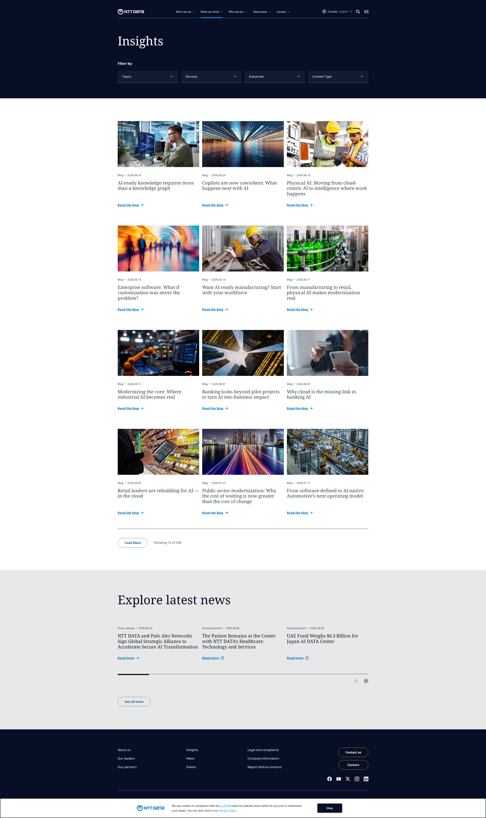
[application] (243, 808)
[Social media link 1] (329, 779)
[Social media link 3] (348, 779)
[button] (185, 12)
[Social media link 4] (357, 779)
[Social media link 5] (366, 779)
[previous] (356, 681)
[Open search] (358, 12)
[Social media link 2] (338, 779)
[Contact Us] (366, 12)
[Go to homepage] (131, 11)
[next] (366, 681)
